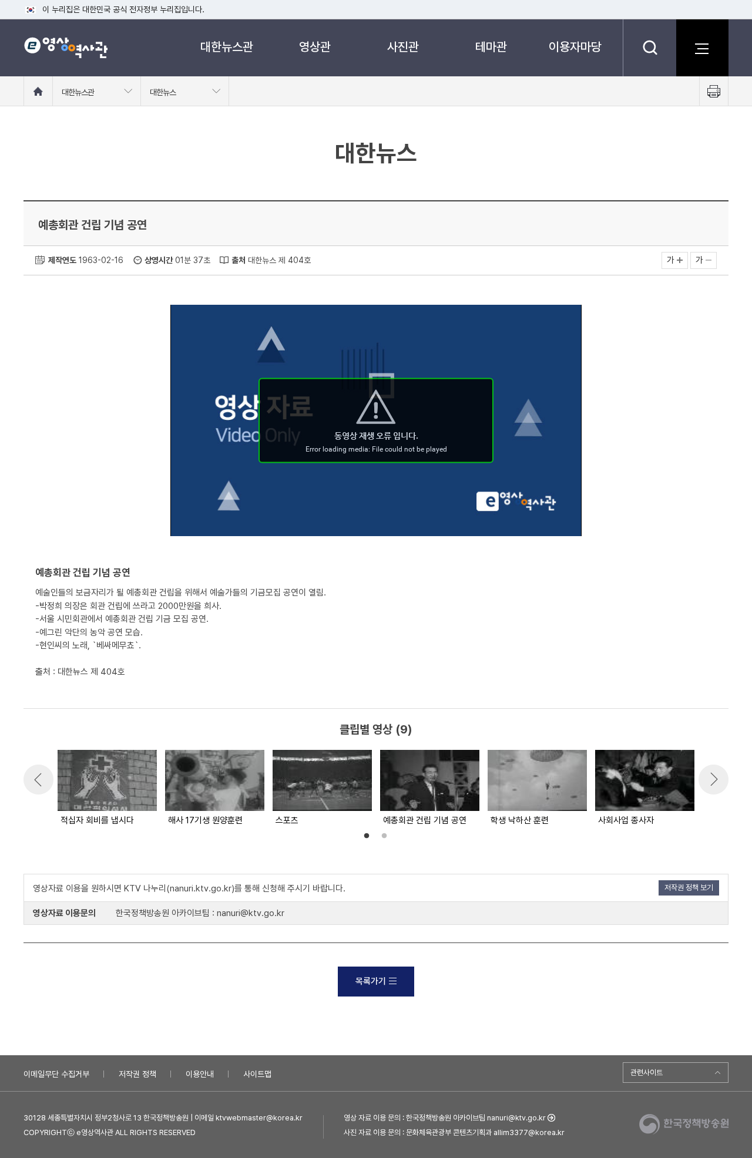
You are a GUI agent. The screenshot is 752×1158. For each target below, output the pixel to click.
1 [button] (366, 836)
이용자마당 (575, 46)
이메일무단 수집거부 (56, 1074)
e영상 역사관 (66, 47)
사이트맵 (257, 1074)
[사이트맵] (702, 47)
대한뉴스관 (226, 46)
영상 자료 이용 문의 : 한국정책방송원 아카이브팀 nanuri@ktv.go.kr (445, 1117)
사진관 (403, 46)
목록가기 (370, 981)
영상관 (315, 46)
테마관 (491, 46)
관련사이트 (646, 1072)
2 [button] (384, 836)
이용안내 (200, 1074)
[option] (106, 788)
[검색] (649, 47)
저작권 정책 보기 (688, 887)
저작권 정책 (137, 1074)
